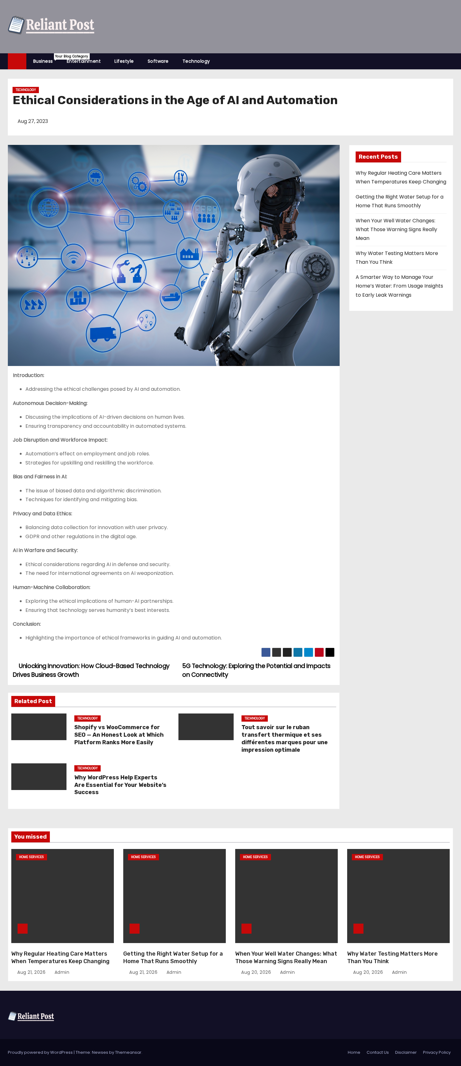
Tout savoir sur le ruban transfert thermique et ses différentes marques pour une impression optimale (284, 738)
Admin (61, 972)
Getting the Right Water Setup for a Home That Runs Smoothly (173, 957)
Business (46, 59)
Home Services (31, 857)
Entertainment (84, 61)
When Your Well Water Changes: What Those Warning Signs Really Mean (396, 229)
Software (158, 61)
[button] (451, 61)
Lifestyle (124, 61)
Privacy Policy (437, 1052)
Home (354, 1052)
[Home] (17, 61)
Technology (196, 61)
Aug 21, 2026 (32, 972)
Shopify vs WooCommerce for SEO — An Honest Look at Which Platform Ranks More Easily (119, 735)
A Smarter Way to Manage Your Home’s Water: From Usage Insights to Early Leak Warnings (399, 286)
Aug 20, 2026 (257, 972)
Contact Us (378, 1052)
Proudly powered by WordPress (41, 1052)
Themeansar (128, 1052)
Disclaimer (406, 1052)
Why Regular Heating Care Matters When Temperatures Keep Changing (60, 957)
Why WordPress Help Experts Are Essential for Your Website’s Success (120, 785)
